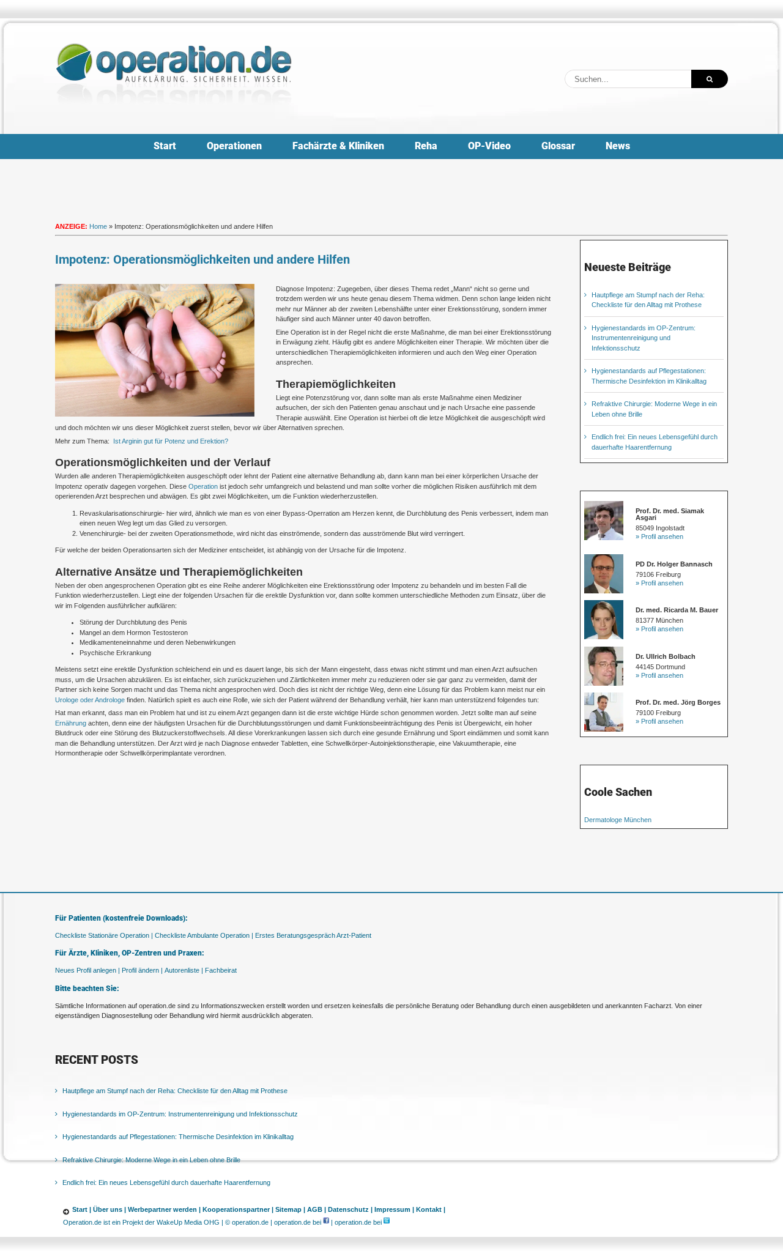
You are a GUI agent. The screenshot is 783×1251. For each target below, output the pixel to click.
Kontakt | (430, 1209)
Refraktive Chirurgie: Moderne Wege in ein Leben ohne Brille (151, 1160)
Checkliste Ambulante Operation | (204, 935)
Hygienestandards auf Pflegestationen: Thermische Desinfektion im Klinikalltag (178, 1136)
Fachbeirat (221, 970)
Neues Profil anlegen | (87, 970)
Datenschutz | (350, 1209)
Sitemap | (290, 1209)
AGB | (316, 1209)
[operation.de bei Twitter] (387, 1222)
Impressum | (394, 1209)
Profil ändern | (142, 970)
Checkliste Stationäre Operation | (104, 935)
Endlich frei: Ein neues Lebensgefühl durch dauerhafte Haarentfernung (166, 1182)
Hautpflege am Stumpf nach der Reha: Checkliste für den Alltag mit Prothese (175, 1090)
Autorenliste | (184, 970)
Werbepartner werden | (164, 1209)
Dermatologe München (617, 819)
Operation (203, 486)
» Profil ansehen (659, 536)
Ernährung (70, 723)
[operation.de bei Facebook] (326, 1222)
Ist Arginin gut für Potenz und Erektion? (170, 441)
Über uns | (109, 1209)
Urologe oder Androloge (90, 699)
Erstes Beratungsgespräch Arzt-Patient (313, 935)
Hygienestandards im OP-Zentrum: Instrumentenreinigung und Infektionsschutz (644, 338)
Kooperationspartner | (237, 1209)
